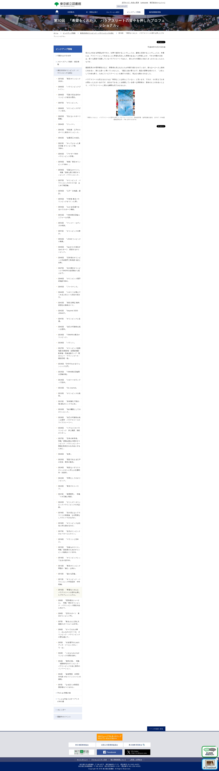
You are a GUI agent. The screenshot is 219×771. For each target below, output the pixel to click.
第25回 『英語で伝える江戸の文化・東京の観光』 (69, 460)
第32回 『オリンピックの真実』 (69, 394)
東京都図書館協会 (82, 745)
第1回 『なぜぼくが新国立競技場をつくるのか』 (68, 686)
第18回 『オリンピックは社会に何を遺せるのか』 (69, 524)
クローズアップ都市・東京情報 (68, 63)
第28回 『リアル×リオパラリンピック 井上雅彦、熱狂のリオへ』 (69, 430)
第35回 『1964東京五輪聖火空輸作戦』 (69, 373)
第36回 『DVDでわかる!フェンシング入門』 (69, 365)
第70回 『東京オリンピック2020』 (69, 80)
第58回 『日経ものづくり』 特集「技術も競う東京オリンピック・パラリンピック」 (69, 172)
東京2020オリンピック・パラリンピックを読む (67, 71)
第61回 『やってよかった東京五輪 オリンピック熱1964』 (69, 145)
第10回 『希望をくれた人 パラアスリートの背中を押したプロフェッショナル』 (69, 592)
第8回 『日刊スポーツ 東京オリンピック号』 (69, 614)
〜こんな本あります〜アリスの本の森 (68, 700)
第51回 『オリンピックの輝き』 (69, 232)
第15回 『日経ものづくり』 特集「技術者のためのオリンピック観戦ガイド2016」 (70, 549)
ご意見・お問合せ (136, 760)
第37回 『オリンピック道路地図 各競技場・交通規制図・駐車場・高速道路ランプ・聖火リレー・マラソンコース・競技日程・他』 (69, 353)
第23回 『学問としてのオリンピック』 (69, 479)
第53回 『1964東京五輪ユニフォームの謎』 (69, 216)
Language (144, 2)
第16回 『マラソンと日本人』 (68, 540)
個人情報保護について (118, 760)
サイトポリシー (82, 760)
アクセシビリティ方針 (99, 760)
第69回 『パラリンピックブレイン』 (69, 88)
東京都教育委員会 (135, 745)
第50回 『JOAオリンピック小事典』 (69, 240)
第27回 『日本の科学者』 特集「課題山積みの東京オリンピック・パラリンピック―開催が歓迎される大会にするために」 (69, 443)
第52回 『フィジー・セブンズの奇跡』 (69, 224)
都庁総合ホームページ (157, 2)
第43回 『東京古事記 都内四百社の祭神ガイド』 (69, 304)
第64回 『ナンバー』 (67, 124)
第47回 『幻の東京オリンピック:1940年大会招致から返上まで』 (69, 270)
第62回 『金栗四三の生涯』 (69, 138)
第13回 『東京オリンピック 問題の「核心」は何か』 (70, 567)
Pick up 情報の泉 (64, 693)
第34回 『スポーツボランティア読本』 (69, 381)
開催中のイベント (64, 717)
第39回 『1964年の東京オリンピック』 (69, 336)
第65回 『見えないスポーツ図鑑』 (69, 117)
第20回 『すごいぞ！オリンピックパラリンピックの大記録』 (69, 504)
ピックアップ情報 (64, 49)
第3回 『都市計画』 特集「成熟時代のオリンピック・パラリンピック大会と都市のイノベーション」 (69, 664)
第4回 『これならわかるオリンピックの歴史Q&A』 (69, 654)
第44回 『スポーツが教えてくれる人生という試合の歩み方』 (69, 294)
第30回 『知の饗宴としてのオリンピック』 (69, 410)
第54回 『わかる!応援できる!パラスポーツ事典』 (69, 208)
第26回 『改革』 (65, 454)
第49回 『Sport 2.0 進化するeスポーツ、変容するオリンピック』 (69, 249)
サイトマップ (122, 6)
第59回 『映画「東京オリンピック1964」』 (69, 163)
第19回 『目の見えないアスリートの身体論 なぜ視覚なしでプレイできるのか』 (69, 515)
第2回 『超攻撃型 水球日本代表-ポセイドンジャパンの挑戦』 (69, 676)
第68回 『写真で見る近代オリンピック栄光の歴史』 (69, 96)
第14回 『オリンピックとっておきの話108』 (69, 559)
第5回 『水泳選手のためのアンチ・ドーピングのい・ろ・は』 (69, 644)
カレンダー (61, 710)
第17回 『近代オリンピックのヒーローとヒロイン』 (69, 532)
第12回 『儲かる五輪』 (67, 574)
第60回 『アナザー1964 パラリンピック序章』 (69, 155)
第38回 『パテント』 (67, 343)
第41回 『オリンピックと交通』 (69, 320)
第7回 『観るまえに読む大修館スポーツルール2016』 (68, 622)
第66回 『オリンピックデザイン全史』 (69, 109)
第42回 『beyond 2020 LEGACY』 (68, 312)
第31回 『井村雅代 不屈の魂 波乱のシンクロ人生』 (68, 402)
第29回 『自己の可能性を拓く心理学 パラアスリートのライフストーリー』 (69, 419)
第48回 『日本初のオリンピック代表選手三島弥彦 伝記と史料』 (69, 260)
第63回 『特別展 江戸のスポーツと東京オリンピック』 (69, 131)
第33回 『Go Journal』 (68, 388)
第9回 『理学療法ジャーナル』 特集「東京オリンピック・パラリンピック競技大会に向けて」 (69, 604)
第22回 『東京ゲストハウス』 (68, 487)
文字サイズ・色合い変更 (130, 2)
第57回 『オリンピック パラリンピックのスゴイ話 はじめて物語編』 (69, 182)
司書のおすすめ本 (64, 56)
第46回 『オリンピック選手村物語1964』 (69, 280)
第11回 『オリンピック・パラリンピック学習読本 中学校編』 (69, 581)
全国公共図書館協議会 (109, 745)
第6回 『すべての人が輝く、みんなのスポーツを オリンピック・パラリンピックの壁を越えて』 (69, 633)
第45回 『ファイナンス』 (68, 287)
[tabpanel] (110, 737)
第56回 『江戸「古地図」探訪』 (69, 192)
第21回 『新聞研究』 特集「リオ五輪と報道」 (69, 495)
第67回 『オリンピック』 (68, 103)
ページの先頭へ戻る (156, 729)
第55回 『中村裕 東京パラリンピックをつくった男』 (69, 200)
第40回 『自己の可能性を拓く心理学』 (69, 328)
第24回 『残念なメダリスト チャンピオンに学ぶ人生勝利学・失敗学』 (70, 469)
